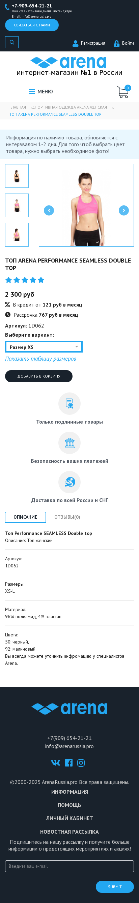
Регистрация (93, 43)
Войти (128, 43)
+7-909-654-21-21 (32, 5)
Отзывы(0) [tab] (67, 517)
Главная (17, 107)
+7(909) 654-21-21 (69, 738)
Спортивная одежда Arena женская (69, 107)
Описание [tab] (25, 517)
